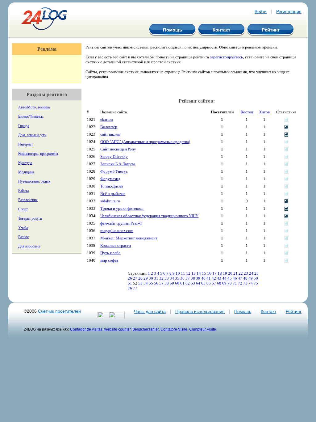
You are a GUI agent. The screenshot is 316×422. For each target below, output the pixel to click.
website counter (117, 329)
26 (130, 278)
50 (256, 278)
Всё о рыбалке (112, 193)
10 (178, 273)
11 (183, 273)
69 (224, 283)
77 (135, 288)
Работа (23, 190)
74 (250, 283)
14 (199, 273)
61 (182, 283)
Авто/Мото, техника (34, 107)
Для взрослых (29, 246)
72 (240, 283)
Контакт (221, 29)
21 (235, 273)
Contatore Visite (173, 329)
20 (230, 273)
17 (214, 273)
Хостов (247, 112)
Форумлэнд (110, 178)
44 (224, 278)
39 (198, 278)
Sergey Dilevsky (114, 156)
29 (145, 278)
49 (250, 278)
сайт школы (110, 134)
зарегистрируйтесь (226, 57)
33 (166, 278)
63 (193, 283)
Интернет (25, 144)
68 (219, 283)
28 (140, 278)
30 (151, 278)
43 (219, 278)
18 (220, 273)
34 (172, 278)
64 (198, 283)
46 (235, 278)
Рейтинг (271, 29)
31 (156, 278)
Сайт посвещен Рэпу (118, 149)
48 (245, 278)
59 (172, 283)
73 (245, 283)
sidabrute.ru (110, 201)
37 (187, 278)
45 (229, 278)
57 (161, 283)
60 (177, 283)
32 (161, 278)
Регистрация (288, 11)
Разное (23, 237)
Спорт (23, 209)
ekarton (106, 119)
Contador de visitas (86, 329)
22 (241, 273)
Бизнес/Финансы (31, 116)
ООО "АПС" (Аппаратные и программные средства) (145, 141)
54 (145, 283)
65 (203, 283)
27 (135, 278)
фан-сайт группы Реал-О (121, 223)
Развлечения (28, 200)
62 (187, 283)
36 (182, 278)
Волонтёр (108, 126)
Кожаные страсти (115, 245)
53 (140, 283)
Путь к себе (110, 253)
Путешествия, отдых (34, 181)
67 (214, 283)
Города (23, 126)
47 (240, 278)
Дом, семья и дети (32, 135)
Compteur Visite (202, 329)
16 (209, 273)
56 (156, 283)
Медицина (26, 172)
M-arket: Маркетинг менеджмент (128, 238)
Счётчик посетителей (59, 311)
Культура (25, 163)
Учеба (23, 228)
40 (203, 278)
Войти (261, 11)
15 (204, 273)
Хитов (264, 112)
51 (130, 283)
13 (193, 273)
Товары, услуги (30, 218)
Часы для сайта (150, 311)
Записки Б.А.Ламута (117, 164)
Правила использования (200, 311)
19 (225, 273)
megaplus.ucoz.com (116, 230)
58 (166, 283)
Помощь (172, 29)
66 (208, 283)
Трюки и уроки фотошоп (121, 208)
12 (188, 273)
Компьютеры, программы (38, 153)
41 (208, 278)
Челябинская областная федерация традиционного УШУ (149, 215)
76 (130, 288)
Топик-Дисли (111, 186)
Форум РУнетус (114, 171)
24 (251, 273)
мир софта (109, 260)
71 (235, 283)
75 (256, 283)
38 (193, 278)
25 (256, 273)
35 (177, 278)
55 (151, 283)
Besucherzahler (145, 329)
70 (229, 283)
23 (246, 273)
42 (214, 278)
